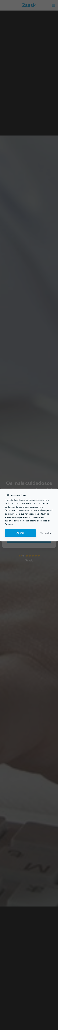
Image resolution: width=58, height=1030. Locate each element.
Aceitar (20, 533)
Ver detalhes (46, 533)
